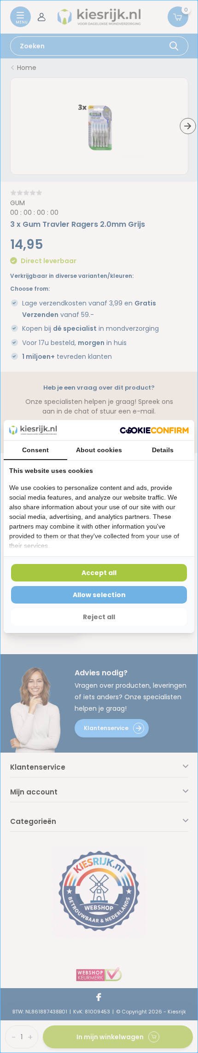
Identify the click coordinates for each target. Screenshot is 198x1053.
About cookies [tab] (99, 450)
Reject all (99, 616)
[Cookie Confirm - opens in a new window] (154, 430)
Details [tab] (163, 450)
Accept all (99, 572)
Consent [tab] (35, 450)
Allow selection (99, 594)
